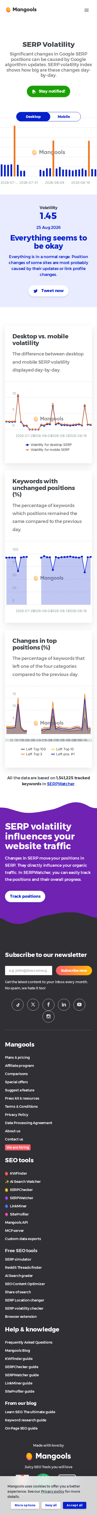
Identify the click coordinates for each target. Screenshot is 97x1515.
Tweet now (52, 290)
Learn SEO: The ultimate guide (30, 1412)
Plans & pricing (17, 1057)
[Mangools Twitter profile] (33, 1005)
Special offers (16, 1082)
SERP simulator (18, 1259)
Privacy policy (53, 1491)
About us (12, 1131)
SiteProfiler (19, 1214)
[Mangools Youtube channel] (79, 1005)
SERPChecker (21, 1190)
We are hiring (17, 1147)
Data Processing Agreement (28, 1123)
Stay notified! (52, 91)
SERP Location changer (24, 1300)
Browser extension (21, 1316)
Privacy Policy (16, 1114)
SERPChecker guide (21, 1367)
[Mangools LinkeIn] (64, 1005)
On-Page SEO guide (21, 1428)
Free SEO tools (21, 1250)
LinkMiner (18, 1206)
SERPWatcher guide (22, 1375)
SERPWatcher (60, 784)
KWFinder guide (19, 1358)
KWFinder (18, 1173)
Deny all (51, 1505)
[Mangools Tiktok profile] (18, 1005)
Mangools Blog (17, 1350)
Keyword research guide (25, 1420)
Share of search (18, 1292)
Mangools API (16, 1222)
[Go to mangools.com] (48, 1456)
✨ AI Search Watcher (23, 1181)
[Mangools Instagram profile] (48, 1017)
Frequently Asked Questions (28, 1342)
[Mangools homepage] (22, 10)
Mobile (64, 116)
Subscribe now (74, 970)
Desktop (33, 116)
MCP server (14, 1230)
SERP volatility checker (24, 1308)
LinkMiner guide (18, 1383)
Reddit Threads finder (23, 1267)
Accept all (75, 1505)
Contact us (14, 1139)
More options (25, 1505)
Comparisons (16, 1074)
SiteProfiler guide (19, 1391)
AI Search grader (19, 1275)
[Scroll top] (86, 1493)
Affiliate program (19, 1065)
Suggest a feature (19, 1090)
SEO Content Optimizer (25, 1284)
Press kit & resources (22, 1098)
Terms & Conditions (21, 1106)
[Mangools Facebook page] (48, 1005)
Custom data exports (23, 1239)
